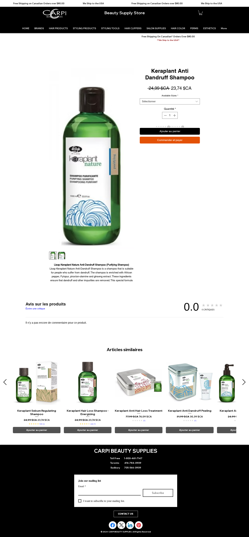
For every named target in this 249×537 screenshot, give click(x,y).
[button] (200, 13)
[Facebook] (113, 525)
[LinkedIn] (130, 525)
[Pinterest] (139, 525)
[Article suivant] (244, 382)
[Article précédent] (5, 382)
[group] (124, 395)
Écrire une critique (35, 308)
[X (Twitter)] (121, 525)
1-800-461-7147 (132, 458)
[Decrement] (165, 115)
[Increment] (174, 115)
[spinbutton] (169, 115)
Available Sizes (170, 95)
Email (82, 486)
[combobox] (170, 101)
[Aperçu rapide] (36, 382)
